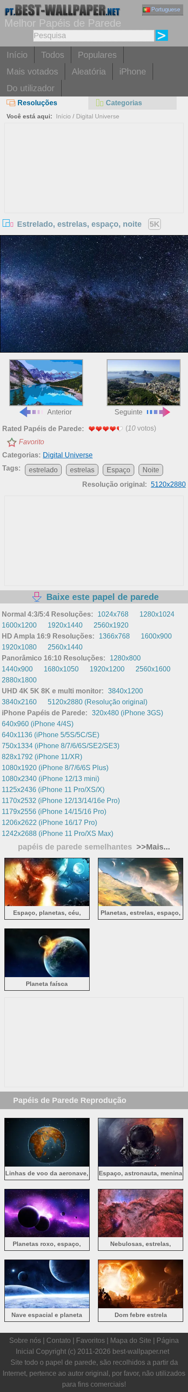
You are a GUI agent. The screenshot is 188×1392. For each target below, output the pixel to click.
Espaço (118, 470)
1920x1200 (107, 669)
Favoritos (90, 1340)
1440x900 (17, 669)
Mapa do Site (130, 1340)
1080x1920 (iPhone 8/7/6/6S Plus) (55, 767)
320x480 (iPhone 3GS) (127, 713)
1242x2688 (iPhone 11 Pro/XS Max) (57, 833)
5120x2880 (168, 484)
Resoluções (37, 103)
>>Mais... (152, 846)
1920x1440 (65, 625)
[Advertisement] (94, 189)
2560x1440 (65, 647)
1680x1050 (61, 669)
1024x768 (113, 614)
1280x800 (125, 658)
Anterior (59, 411)
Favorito (31, 442)
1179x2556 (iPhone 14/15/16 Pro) (54, 811)
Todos (52, 55)
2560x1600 (153, 669)
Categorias (124, 103)
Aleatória (89, 71)
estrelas (82, 470)
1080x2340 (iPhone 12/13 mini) (50, 778)
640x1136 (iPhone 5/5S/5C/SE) (50, 735)
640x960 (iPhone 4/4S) (37, 724)
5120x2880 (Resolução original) (97, 702)
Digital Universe (97, 116)
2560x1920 (111, 625)
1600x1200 (19, 625)
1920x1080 (19, 647)
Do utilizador (31, 88)
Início (17, 55)
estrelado (43, 470)
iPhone (132, 71)
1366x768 (114, 636)
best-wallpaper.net (140, 1351)
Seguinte (129, 411)
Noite (151, 470)
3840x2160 (19, 702)
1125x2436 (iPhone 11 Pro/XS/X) (53, 789)
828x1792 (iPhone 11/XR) (42, 756)
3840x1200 (125, 691)
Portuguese (165, 9)
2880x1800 (19, 680)
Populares (97, 55)
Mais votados (32, 71)
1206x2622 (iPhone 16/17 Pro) (49, 822)
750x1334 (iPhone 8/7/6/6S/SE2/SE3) (60, 746)
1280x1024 (156, 614)
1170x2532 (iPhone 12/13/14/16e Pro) (61, 800)
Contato (58, 1340)
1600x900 (156, 636)
